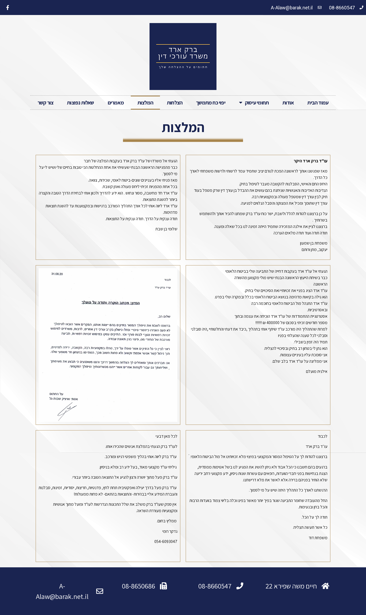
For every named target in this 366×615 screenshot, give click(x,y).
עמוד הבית (317, 102)
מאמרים (116, 102)
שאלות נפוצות (80, 102)
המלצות (145, 102)
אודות (288, 102)
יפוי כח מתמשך (210, 102)
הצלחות (174, 102)
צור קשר (45, 102)
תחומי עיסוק (257, 102)
